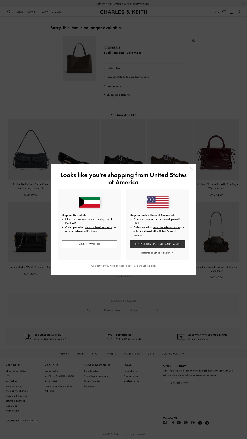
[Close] (191, 168)
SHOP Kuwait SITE (89, 244)
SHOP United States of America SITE (157, 244)
